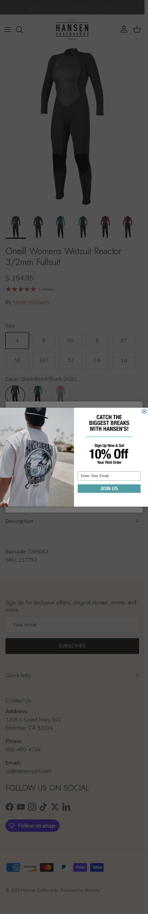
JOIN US (109, 488)
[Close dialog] (144, 411)
